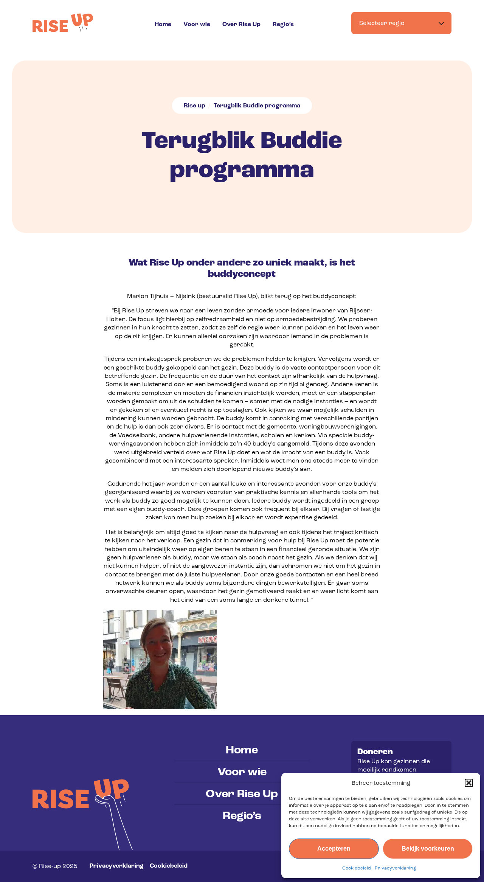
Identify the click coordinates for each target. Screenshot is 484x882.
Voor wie (196, 24)
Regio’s (283, 24)
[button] (469, 783)
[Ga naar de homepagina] (63, 22)
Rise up (194, 105)
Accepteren (334, 848)
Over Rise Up (241, 24)
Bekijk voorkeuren (428, 848)
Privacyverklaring (395, 868)
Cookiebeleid (356, 868)
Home (163, 24)
